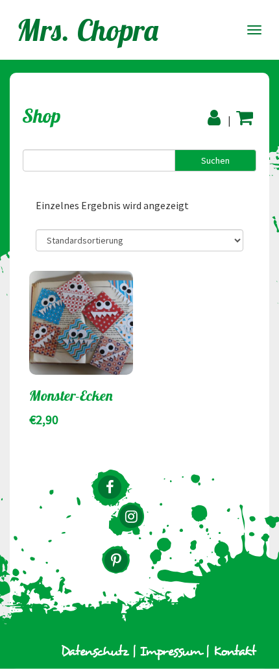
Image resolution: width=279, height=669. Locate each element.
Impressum (171, 652)
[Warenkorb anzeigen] (244, 117)
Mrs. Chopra (88, 30)
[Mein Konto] (216, 117)
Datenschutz (94, 652)
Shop (41, 115)
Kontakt (234, 652)
